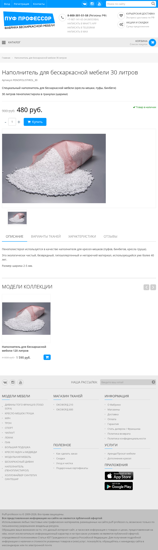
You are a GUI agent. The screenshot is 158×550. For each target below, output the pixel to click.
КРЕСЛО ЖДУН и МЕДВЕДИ (21, 452)
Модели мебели (16, 396)
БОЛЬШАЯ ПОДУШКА (17, 447)
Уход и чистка (64, 463)
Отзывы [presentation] (110, 236)
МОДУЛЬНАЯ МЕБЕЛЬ (18, 457)
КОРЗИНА (141, 41)
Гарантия (113, 424)
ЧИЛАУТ (10, 432)
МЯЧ (7, 418)
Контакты (39, 4)
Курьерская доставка (140, 13)
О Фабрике (114, 404)
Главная (6, 57)
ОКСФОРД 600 (64, 409)
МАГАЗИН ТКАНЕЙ (67, 396)
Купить (37, 122)
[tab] (14, 237)
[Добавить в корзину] (47, 357)
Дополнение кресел (119, 458)
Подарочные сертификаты (72, 468)
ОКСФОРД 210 (64, 404)
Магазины (114, 409)
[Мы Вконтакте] (84, 4)
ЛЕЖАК (9, 437)
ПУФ (7, 442)
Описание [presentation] (14, 236)
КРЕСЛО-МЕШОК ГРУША (19, 413)
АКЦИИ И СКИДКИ (137, 22)
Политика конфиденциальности (127, 438)
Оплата (112, 419)
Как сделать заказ (66, 453)
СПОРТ (9, 428)
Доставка (113, 414)
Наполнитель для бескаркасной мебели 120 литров (24, 348)
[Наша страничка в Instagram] (92, 4)
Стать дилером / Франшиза (124, 429)
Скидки (60, 458)
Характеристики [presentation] (82, 236)
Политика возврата (119, 433)
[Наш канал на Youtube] (99, 4)
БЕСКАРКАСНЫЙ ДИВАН (19, 461)
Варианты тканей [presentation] (46, 236)
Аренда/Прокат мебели (121, 453)
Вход (7, 4)
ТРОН (8, 423)
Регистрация (21, 4)
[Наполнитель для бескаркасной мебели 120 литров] (26, 318)
